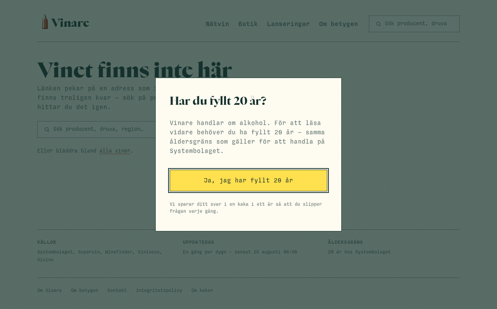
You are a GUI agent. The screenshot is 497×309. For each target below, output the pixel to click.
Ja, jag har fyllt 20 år (248, 180)
